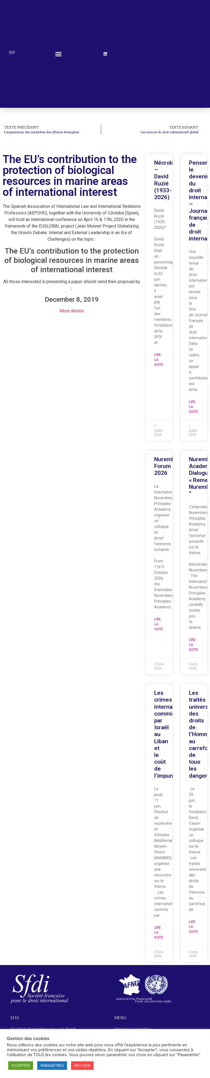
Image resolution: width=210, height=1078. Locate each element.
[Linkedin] (105, 54)
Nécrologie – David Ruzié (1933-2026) (168, 180)
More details (72, 310)
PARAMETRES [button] (52, 1065)
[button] (58, 54)
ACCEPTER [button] (20, 1065)
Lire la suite (158, 360)
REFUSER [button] (82, 1065)
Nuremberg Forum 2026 (169, 466)
